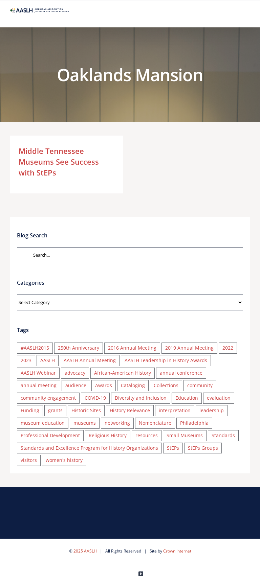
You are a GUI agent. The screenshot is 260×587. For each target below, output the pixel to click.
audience (75, 385)
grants (55, 410)
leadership (211, 410)
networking (117, 423)
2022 (227, 348)
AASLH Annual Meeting (90, 360)
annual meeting (39, 385)
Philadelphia (194, 423)
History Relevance (130, 410)
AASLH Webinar (38, 373)
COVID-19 (95, 398)
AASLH (47, 360)
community (200, 385)
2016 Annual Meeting (132, 348)
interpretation (175, 410)
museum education (43, 423)
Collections (166, 385)
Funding (30, 410)
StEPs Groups (203, 448)
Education (186, 398)
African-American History (122, 373)
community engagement (48, 398)
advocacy (75, 373)
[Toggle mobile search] (235, 16)
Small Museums (185, 435)
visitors (29, 460)
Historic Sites (86, 410)
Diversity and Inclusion (141, 398)
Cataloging (133, 385)
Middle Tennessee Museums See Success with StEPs (59, 162)
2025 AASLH (85, 551)
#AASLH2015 (35, 348)
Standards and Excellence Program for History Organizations (89, 448)
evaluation (219, 398)
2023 (26, 360)
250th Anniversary (78, 348)
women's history (64, 460)
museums (84, 423)
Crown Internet (177, 551)
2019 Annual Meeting (189, 348)
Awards (103, 385)
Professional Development (50, 435)
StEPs (173, 448)
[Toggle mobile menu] (247, 16)
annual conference (181, 373)
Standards (223, 435)
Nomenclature (155, 423)
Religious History (108, 435)
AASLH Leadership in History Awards (166, 360)
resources (146, 435)
